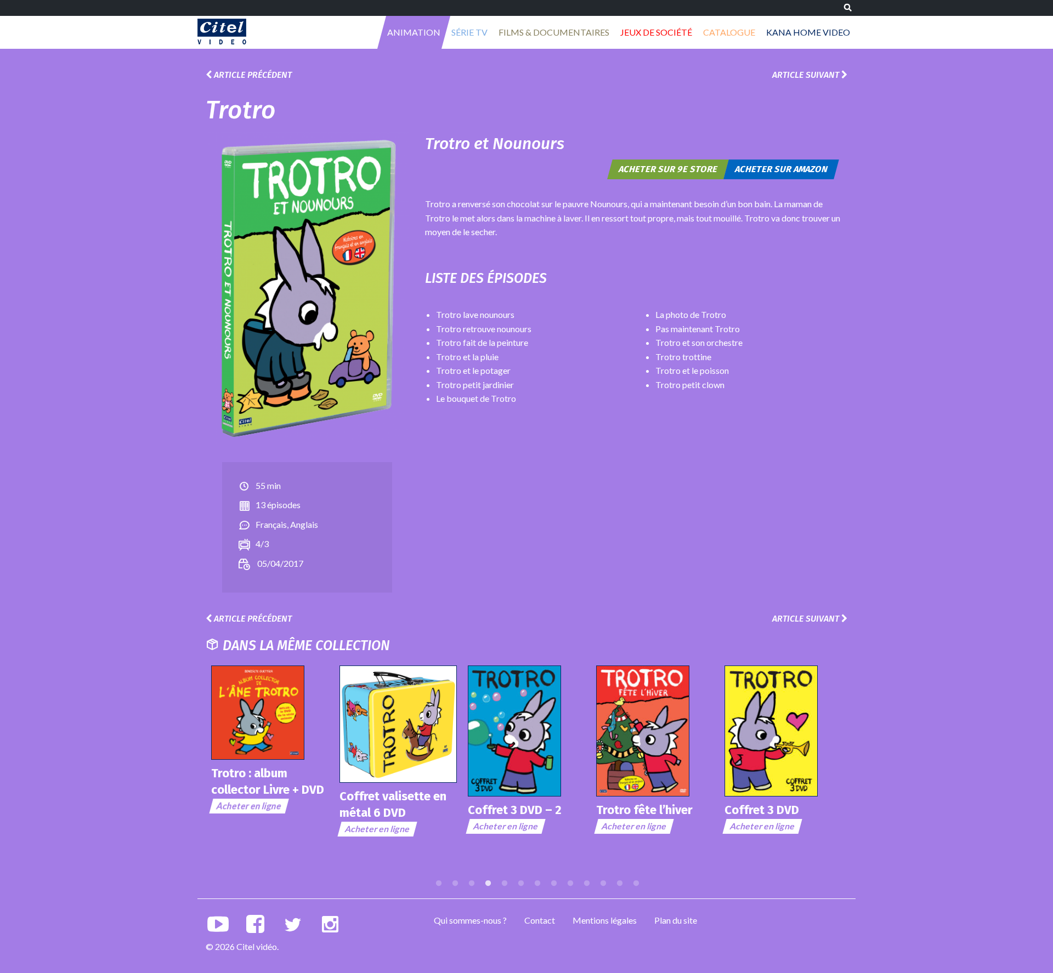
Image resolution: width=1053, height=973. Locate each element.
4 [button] (488, 883)
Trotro (241, 110)
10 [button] (586, 883)
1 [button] (438, 883)
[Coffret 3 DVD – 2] (526, 730)
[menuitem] (414, 32)
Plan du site (675, 920)
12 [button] (619, 883)
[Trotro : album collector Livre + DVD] (270, 712)
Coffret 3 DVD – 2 (515, 810)
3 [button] (471, 883)
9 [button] (570, 883)
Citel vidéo (221, 31)
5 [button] (504, 883)
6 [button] (521, 883)
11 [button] (603, 883)
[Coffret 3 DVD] (783, 730)
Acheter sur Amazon (781, 169)
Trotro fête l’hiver (644, 810)
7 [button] (537, 883)
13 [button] (636, 883)
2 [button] (455, 883)
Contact (539, 920)
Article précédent (252, 75)
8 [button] (553, 883)
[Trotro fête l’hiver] (655, 730)
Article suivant (806, 75)
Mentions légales (605, 920)
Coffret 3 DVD (761, 810)
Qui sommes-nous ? (470, 920)
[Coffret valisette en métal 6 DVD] (398, 724)
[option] (270, 740)
